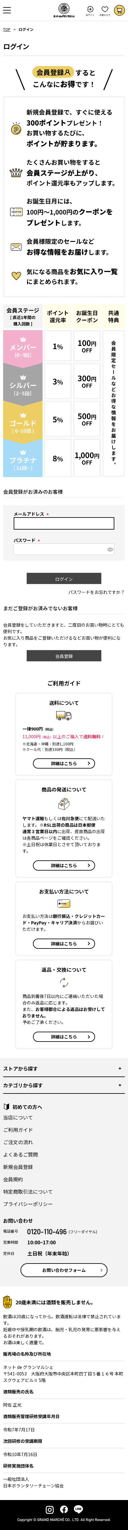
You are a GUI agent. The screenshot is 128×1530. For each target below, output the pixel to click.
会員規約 (13, 1179)
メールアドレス (32, 514)
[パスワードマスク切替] (110, 549)
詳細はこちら (64, 763)
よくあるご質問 (20, 1154)
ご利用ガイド (18, 1129)
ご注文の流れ (18, 1142)
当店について (18, 1117)
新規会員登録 (18, 1166)
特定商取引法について (28, 1191)
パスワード (28, 540)
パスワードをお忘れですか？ (96, 592)
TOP (7, 29)
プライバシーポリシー (28, 1204)
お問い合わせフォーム (64, 1270)
